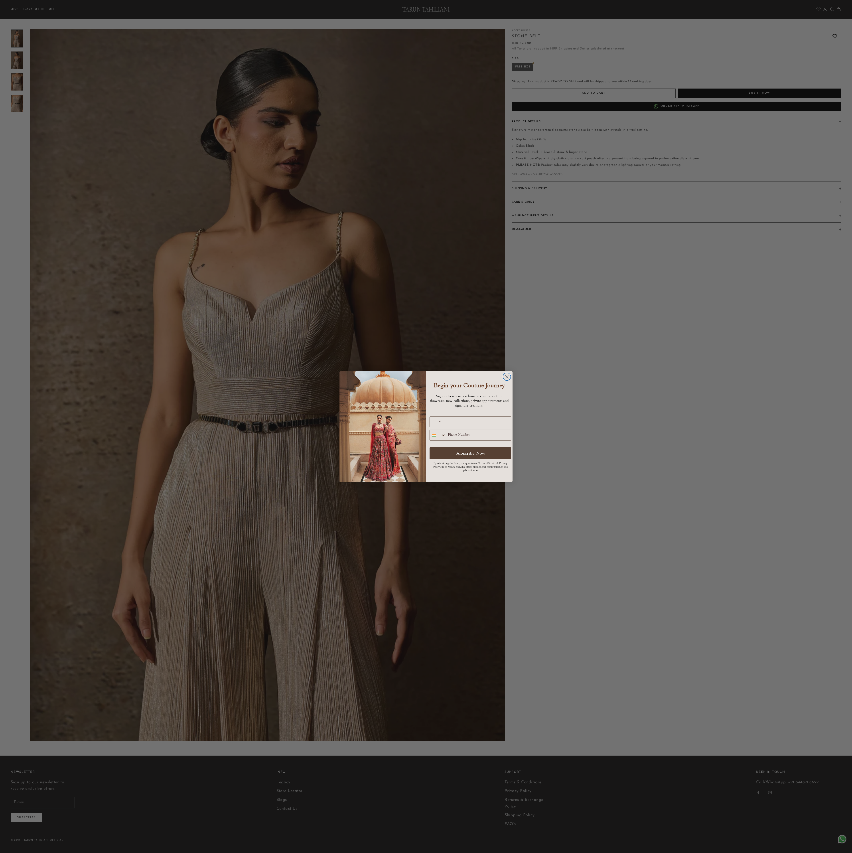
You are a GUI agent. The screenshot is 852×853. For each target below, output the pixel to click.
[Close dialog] (507, 377)
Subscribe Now (470, 453)
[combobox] (438, 435)
